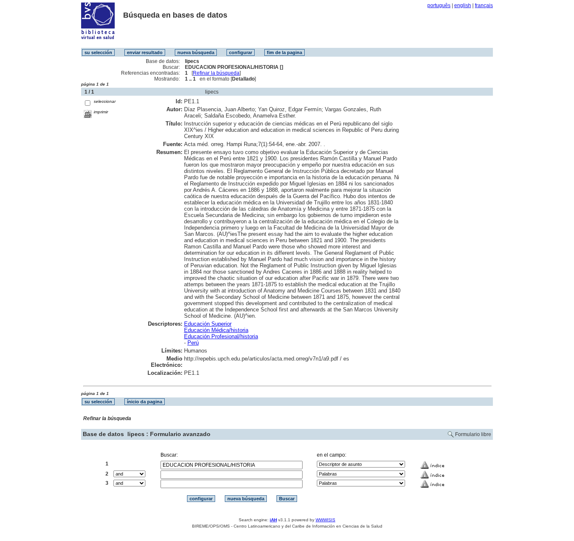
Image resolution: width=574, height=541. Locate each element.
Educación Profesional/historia (221, 336)
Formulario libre (473, 434)
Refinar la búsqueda (216, 73)
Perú (193, 343)
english (462, 5)
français (484, 5)
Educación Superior (208, 324)
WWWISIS (325, 519)
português (438, 5)
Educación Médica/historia (216, 330)
